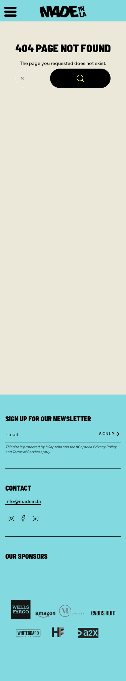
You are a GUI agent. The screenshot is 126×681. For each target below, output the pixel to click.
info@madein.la (23, 501)
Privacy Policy (105, 446)
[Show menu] (8, 11)
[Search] (80, 78)
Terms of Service (26, 451)
